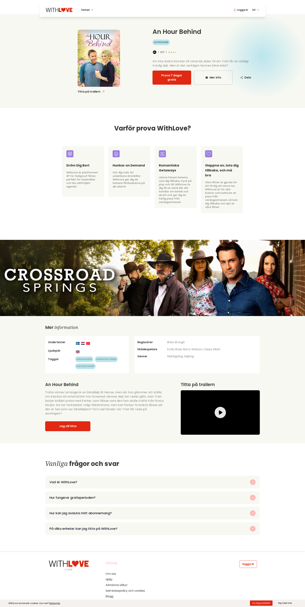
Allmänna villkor (117, 585)
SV (254, 10)
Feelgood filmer (85, 366)
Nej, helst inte (285, 603)
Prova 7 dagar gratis (171, 77)
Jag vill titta (67, 426)
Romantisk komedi (106, 359)
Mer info (215, 77)
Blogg (109, 596)
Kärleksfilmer (84, 359)
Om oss (111, 574)
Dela (247, 77)
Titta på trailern (89, 92)
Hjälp (109, 579)
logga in (248, 564)
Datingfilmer (161, 42)
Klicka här (54, 603)
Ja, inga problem (261, 603)
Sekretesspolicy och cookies (125, 591)
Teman (85, 10)
